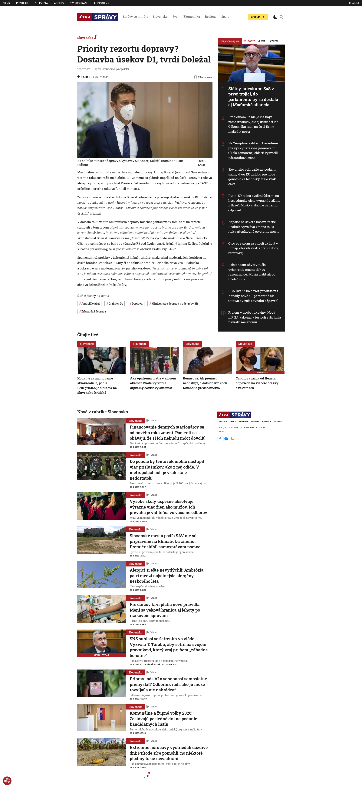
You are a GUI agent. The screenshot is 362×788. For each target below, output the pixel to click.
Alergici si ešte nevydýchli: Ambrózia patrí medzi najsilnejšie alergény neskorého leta (166, 575)
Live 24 (255, 16)
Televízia (41, 3)
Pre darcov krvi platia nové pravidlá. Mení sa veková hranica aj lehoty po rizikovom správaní (165, 610)
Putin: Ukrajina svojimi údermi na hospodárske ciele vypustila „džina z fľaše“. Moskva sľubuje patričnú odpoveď (254, 202)
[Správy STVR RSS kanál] (232, 440)
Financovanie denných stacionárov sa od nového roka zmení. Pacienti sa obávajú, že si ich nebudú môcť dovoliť (167, 432)
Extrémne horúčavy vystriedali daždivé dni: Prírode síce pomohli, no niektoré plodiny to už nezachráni (169, 753)
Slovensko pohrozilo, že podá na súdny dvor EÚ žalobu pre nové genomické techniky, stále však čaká (252, 176)
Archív (59, 3)
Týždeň (273, 41)
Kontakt (354, 3)
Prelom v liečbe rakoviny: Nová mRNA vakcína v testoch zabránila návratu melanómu (254, 317)
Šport (225, 16)
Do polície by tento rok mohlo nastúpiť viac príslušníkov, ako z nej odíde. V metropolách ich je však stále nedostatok (167, 470)
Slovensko (160, 16)
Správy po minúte (135, 16)
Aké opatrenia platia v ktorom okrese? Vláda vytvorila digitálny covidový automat (153, 383)
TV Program (78, 3)
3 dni (261, 41)
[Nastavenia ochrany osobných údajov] (7, 780)
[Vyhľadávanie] (281, 17)
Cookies (220, 431)
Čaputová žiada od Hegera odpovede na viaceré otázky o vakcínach (257, 383)
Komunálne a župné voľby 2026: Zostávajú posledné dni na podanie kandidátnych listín (163, 718)
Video (153, 420)
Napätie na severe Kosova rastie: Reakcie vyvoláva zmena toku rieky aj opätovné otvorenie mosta (253, 227)
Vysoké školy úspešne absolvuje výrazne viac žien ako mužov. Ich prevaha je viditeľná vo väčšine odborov (168, 507)
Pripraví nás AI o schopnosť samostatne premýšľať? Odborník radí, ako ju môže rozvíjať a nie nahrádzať (168, 684)
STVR (6, 3)
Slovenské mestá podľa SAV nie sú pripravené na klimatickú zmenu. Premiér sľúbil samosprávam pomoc (165, 541)
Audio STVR (101, 3)
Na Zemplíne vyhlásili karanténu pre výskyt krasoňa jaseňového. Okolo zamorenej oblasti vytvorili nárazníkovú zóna (253, 150)
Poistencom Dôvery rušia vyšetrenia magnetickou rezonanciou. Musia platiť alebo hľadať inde (251, 271)
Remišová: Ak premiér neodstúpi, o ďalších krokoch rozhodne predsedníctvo (205, 383)
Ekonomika (191, 16)
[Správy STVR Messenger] (226, 440)
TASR (84, 77)
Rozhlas (22, 3)
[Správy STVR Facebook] (220, 440)
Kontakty (222, 421)
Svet (176, 16)
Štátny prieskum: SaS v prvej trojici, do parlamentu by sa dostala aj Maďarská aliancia (253, 97)
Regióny (210, 16)
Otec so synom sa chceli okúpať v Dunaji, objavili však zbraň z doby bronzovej (253, 248)
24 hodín (249, 41)
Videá (233, 421)
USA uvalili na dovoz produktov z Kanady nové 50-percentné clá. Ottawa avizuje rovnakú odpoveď (253, 296)
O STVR (278, 421)
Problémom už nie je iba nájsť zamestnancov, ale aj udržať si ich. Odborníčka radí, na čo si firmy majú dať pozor (253, 124)
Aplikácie (266, 421)
